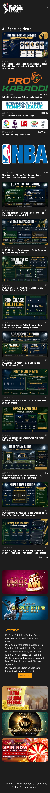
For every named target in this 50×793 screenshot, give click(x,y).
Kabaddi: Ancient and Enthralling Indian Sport (22, 97)
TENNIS (44, 113)
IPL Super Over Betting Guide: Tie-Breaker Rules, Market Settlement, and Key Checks (24, 514)
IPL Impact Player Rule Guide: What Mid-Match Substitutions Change (23, 439)
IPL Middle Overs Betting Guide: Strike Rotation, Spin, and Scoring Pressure (24, 251)
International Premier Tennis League (19, 116)
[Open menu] (47, 8)
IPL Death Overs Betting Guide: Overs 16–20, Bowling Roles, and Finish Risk (22, 289)
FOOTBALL (43, 132)
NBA (46, 172)
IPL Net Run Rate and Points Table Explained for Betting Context (24, 401)
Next (43, 557)
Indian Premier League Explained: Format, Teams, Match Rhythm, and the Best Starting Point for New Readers (24, 66)
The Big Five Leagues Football (16, 135)
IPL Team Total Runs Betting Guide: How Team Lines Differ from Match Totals (23, 214)
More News (25, 675)
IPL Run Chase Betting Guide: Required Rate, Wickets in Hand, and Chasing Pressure (22, 326)
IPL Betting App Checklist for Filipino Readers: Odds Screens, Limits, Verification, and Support (24, 551)
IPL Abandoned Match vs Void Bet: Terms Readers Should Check (21, 364)
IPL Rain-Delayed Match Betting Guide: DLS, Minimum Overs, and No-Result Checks (22, 476)
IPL (46, 61)
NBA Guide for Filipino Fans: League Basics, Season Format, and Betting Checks (22, 176)
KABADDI (44, 94)
